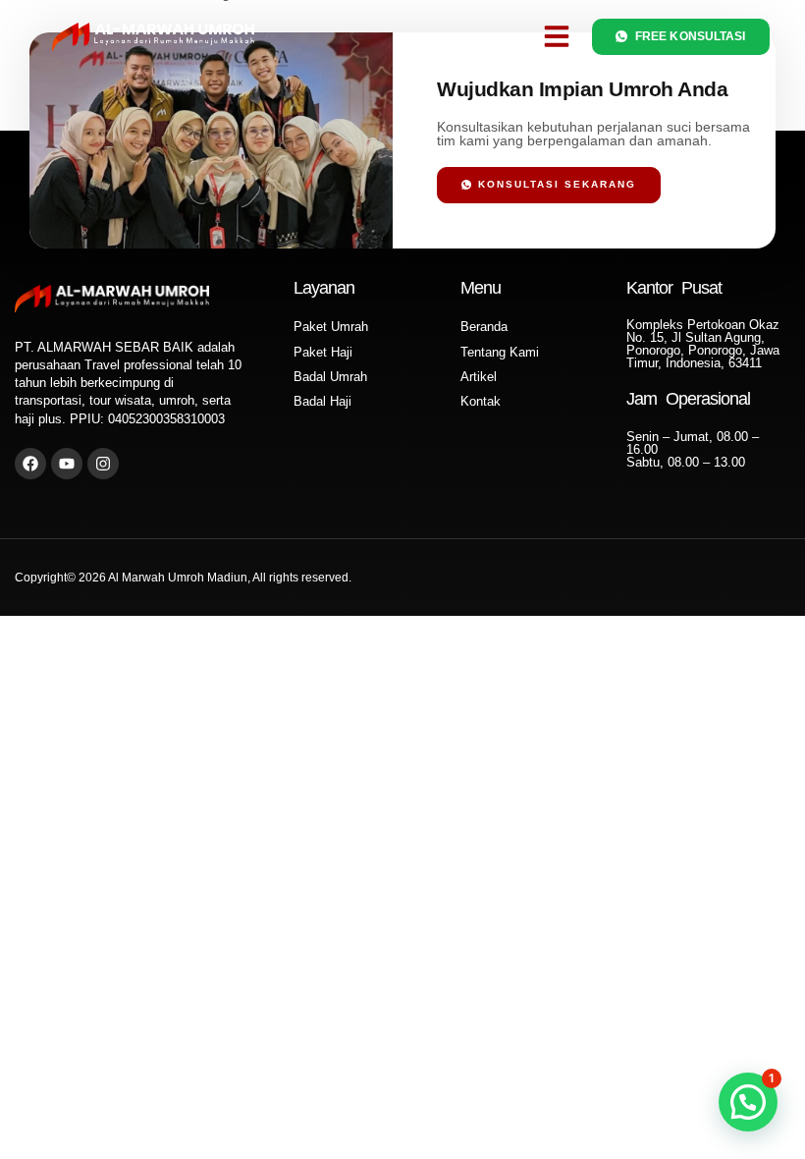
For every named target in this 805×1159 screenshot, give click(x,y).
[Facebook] (30, 463)
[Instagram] (103, 463)
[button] (556, 36)
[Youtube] (66, 463)
